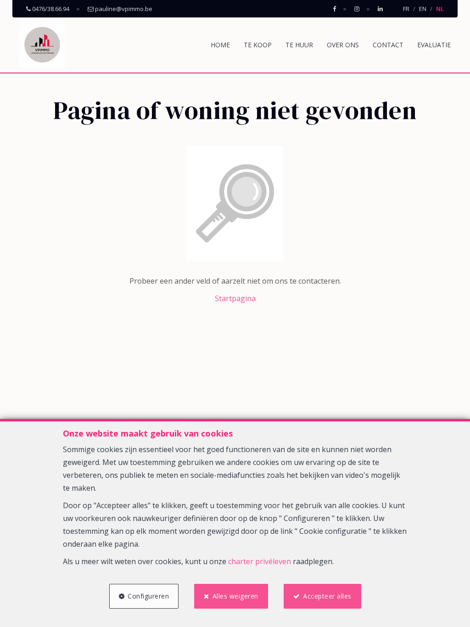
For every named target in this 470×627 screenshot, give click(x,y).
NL (440, 9)
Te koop (258, 44)
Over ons (343, 44)
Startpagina (235, 298)
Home (220, 44)
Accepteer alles (327, 596)
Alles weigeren (235, 596)
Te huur (299, 44)
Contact (388, 44)
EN (422, 9)
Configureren (148, 596)
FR (406, 9)
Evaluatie (434, 44)
